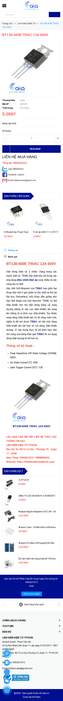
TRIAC (38, 288)
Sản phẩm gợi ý (13, 471)
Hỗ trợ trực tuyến (32, 594)
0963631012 (18, 169)
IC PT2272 (24, 480)
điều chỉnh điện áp (27, 279)
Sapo (38, 697)
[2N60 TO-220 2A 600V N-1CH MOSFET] (9, 500)
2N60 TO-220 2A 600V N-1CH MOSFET (37, 496)
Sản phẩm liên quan (16, 196)
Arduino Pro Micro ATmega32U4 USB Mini (38, 543)
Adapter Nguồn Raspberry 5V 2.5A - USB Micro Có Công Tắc (38, 511)
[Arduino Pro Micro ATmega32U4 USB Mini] (9, 547)
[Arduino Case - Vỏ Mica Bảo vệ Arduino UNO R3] (9, 532)
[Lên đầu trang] (57, 692)
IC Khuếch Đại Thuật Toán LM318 (16, 232)
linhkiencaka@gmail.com (25, 180)
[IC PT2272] (9, 484)
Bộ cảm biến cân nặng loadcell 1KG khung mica (38, 558)
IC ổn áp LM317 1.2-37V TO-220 (45, 232)
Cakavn (20, 174)
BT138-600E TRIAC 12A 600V (31, 426)
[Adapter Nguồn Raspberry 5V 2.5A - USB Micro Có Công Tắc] (9, 516)
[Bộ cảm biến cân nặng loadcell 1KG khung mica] (9, 563)
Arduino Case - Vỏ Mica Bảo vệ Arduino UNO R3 (38, 527)
